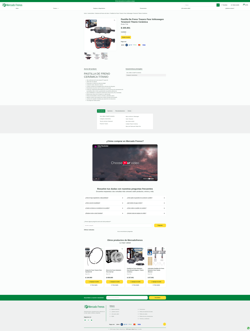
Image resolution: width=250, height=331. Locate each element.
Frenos (55, 8)
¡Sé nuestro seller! (185, 8)
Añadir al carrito (126, 37)
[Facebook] (85, 320)
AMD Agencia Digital (130, 329)
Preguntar (160, 225)
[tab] (101, 111)
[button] (93, 285)
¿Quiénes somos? (229, 8)
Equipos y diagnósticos (99, 8)
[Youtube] (91, 320)
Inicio (17, 8)
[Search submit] (218, 5)
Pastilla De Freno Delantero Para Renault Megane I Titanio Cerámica (135, 270)
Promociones (143, 8)
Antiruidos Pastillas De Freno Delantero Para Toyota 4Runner (156, 270)
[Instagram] (88, 320)
